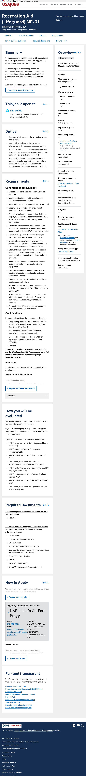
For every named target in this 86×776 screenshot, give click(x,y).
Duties (42, 35)
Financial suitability (13, 692)
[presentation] (70, 86)
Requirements (57, 35)
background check (67, 238)
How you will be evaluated (15, 41)
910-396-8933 (13, 624)
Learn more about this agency (20, 90)
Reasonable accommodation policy (20, 700)
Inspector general (9, 763)
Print (60, 20)
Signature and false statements (18, 705)
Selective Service (12, 702)
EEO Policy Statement (10, 738)
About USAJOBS (8, 752)
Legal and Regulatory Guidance (14, 748)
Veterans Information (10, 745)
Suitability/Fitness (65, 251)
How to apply (61, 41)
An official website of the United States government (21, 1)
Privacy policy (7, 769)
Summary (8, 35)
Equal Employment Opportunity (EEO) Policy (24, 689)
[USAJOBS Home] (11, 4)
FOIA (4, 759)
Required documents (41, 41)
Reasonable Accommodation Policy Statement (20, 742)
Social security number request (18, 708)
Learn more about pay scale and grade (68, 142)
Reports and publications (12, 773)
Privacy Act (10, 697)
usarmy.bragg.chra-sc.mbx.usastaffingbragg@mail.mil (17, 632)
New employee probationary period (20, 694)
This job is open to (26, 35)
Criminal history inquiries (15, 686)
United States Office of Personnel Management (33, 731)
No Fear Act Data (8, 766)
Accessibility (7, 756)
